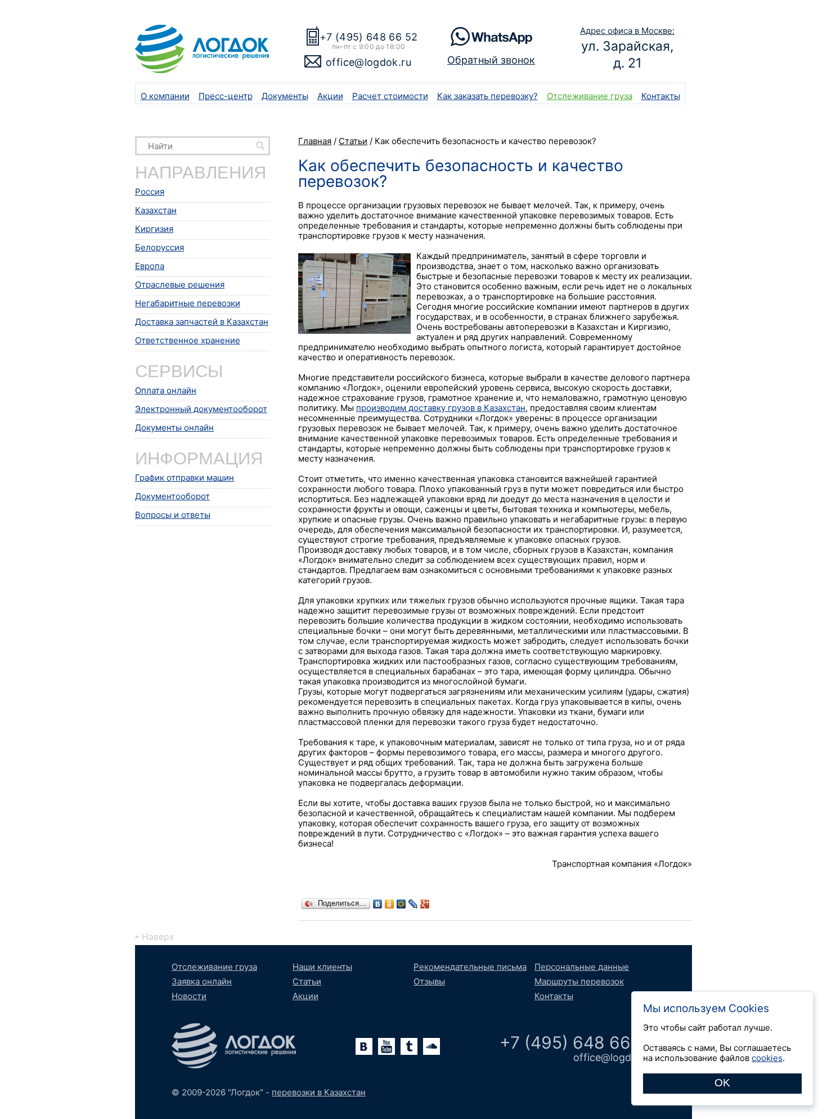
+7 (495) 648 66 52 (368, 37)
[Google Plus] (425, 904)
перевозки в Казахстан (319, 1092)
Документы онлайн (174, 427)
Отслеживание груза (589, 96)
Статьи (307, 981)
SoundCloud (431, 1046)
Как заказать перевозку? (487, 96)
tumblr (409, 1046)
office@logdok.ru (368, 62)
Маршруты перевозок (579, 981)
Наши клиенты (322, 966)
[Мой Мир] (401, 904)
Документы (285, 96)
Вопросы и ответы (172, 514)
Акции (330, 96)
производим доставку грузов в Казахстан (440, 407)
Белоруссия (159, 247)
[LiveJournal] (413, 904)
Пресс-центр (226, 96)
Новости (189, 996)
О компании (165, 96)
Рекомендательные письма (470, 966)
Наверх (158, 936)
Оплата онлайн (165, 390)
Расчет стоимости (390, 96)
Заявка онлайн (202, 981)
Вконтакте (364, 1046)
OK (722, 1083)
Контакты (660, 96)
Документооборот (172, 496)
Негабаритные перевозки (187, 303)
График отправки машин (184, 477)
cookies (767, 1058)
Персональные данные (581, 966)
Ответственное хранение (187, 340)
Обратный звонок (491, 60)
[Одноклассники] (389, 904)
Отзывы (429, 981)
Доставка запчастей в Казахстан (201, 321)
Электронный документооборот (201, 409)
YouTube (386, 1046)
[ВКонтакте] (378, 904)
